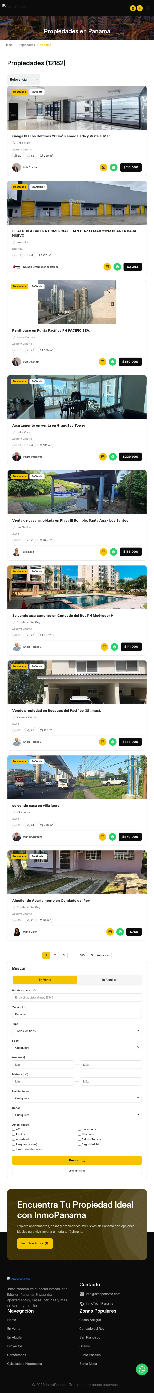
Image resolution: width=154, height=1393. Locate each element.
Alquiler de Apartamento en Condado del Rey (51, 901)
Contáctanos (16, 1354)
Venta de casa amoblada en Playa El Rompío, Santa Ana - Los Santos (70, 520)
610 (82, 955)
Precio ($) (18, 1057)
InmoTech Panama (99, 1304)
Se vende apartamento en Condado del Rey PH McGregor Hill (64, 616)
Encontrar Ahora (32, 1243)
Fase (15, 1040)
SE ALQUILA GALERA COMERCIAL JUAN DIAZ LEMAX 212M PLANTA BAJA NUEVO (74, 233)
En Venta (45, 979)
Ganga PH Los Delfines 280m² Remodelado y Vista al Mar (61, 136)
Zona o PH (18, 1007)
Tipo (15, 1023)
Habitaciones (20, 1091)
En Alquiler (109, 979)
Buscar (74, 1160)
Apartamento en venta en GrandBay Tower (48, 425)
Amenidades (20, 1124)
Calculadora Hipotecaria (24, 1363)
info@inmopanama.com (102, 1294)
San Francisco (89, 1337)
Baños (16, 1107)
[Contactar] (103, 167)
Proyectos (14, 1346)
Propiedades (26, 44)
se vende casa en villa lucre (36, 806)
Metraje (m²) (20, 1074)
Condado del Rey (91, 1328)
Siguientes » (100, 955)
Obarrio (84, 1346)
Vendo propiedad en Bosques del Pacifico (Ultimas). (56, 711)
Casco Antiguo (90, 1319)
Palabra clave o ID (23, 990)
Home (9, 44)
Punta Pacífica (90, 1354)
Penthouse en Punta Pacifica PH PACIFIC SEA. (51, 330)
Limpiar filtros (77, 1170)
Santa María (88, 1363)
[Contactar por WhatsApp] (142, 1369)
